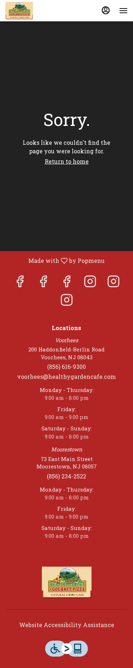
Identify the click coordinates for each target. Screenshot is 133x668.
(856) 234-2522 (66, 476)
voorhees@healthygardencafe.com (66, 376)
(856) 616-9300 (66, 366)
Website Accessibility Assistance (66, 625)
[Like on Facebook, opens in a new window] (19, 283)
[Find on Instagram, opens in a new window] (90, 283)
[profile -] (105, 10)
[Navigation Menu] (123, 11)
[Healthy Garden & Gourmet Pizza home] (37, 11)
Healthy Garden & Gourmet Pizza (66, 583)
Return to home (67, 161)
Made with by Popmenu (55, 260)
